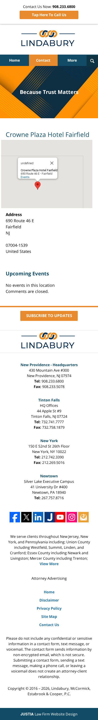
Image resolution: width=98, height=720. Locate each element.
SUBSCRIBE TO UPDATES (49, 315)
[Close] (51, 163)
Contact (43, 60)
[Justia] (49, 517)
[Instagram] (72, 517)
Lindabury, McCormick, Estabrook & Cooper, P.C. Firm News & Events (49, 39)
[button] (38, 185)
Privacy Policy (49, 608)
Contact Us (49, 624)
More (72, 60)
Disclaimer (49, 600)
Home (14, 60)
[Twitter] (26, 517)
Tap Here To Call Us (49, 14)
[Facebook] (15, 517)
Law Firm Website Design (49, 714)
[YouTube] (60, 517)
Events (25, 177)
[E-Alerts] (83, 517)
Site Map (49, 616)
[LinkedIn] (38, 517)
